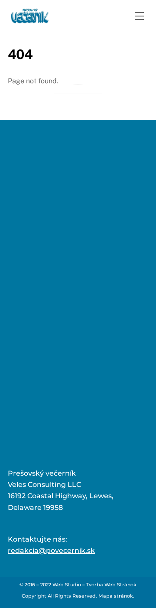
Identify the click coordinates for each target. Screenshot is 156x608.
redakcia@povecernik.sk (51, 550)
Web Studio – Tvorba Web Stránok (94, 585)
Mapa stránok (115, 596)
